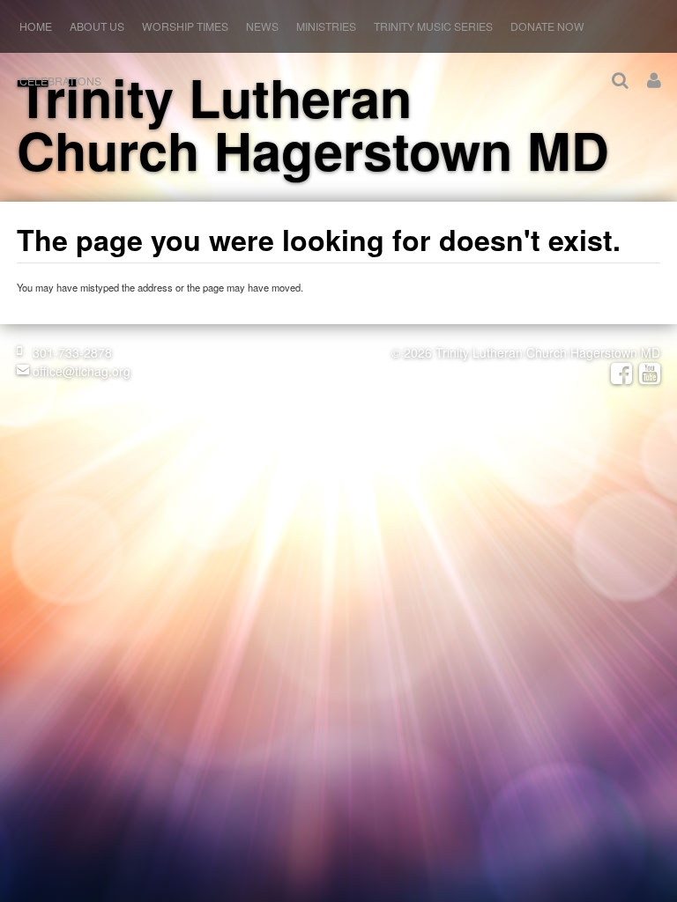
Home (35, 25)
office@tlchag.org (79, 371)
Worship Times (185, 25)
